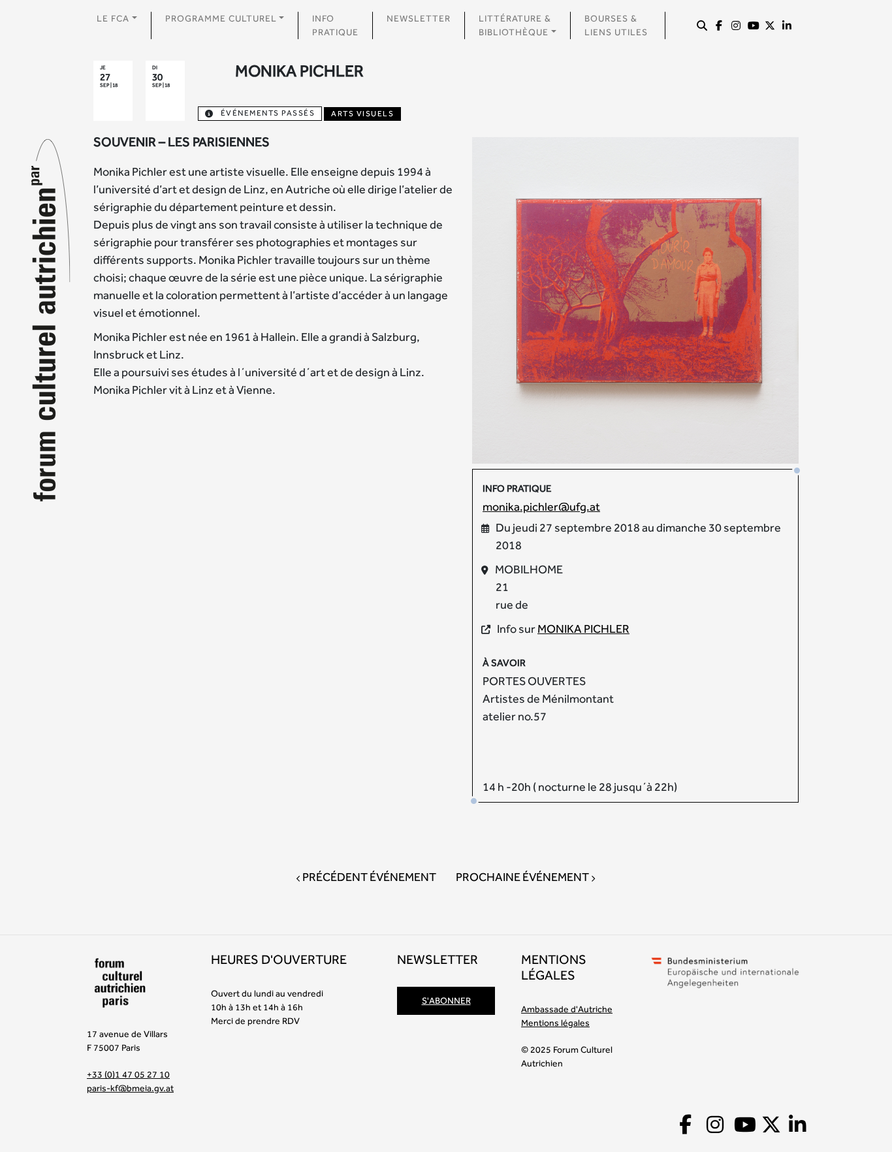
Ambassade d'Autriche (567, 1009)
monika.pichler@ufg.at (541, 506)
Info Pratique (335, 25)
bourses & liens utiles (616, 25)
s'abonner (446, 1000)
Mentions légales (555, 1022)
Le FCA (113, 18)
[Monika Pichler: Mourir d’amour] (635, 299)
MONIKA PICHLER (583, 628)
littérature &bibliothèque (515, 25)
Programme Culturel (221, 18)
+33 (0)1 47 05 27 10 (128, 1074)
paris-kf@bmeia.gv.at (130, 1088)
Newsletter (419, 18)
